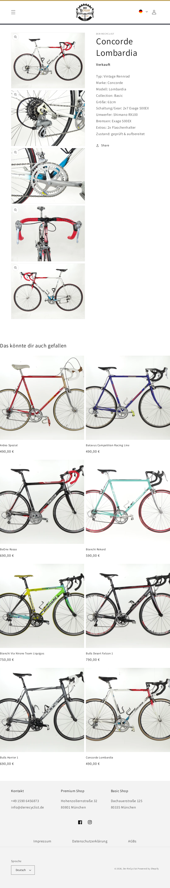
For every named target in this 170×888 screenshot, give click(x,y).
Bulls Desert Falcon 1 (99, 653)
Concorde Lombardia (99, 757)
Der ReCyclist (130, 868)
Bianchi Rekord (96, 549)
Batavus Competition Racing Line (107, 445)
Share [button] (105, 145)
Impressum (42, 841)
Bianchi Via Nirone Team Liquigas (22, 653)
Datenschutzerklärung (90, 841)
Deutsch (21, 870)
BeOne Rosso (8, 549)
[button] (13, 12)
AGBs (132, 841)
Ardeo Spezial (9, 445)
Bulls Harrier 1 (9, 757)
